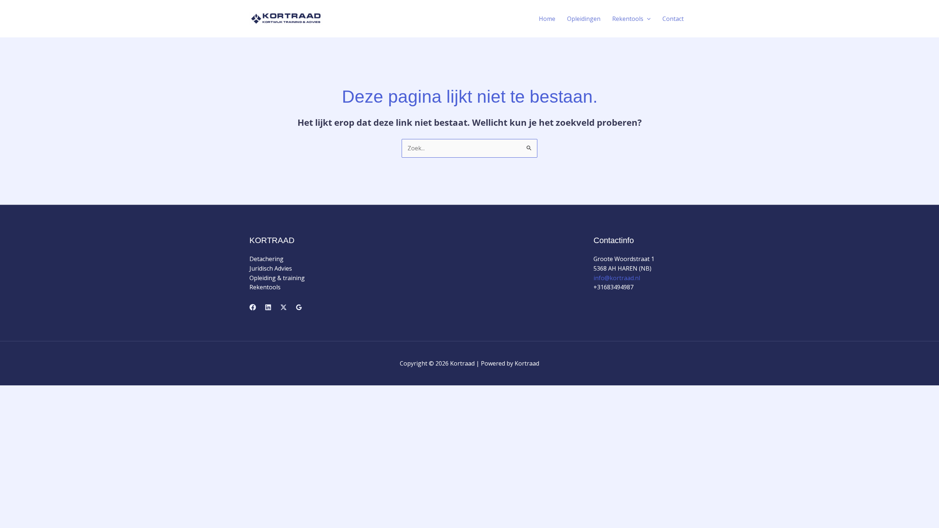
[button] (647, 19)
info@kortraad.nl (616, 278)
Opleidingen (583, 19)
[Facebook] (252, 307)
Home (547, 19)
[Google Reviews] (299, 307)
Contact (673, 19)
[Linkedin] (268, 307)
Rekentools (627, 19)
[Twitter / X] (283, 307)
